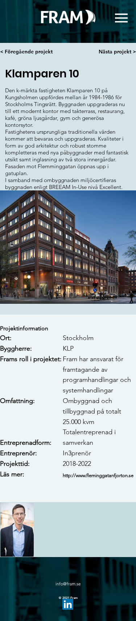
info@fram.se (68, 583)
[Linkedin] (67, 604)
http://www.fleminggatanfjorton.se (98, 475)
